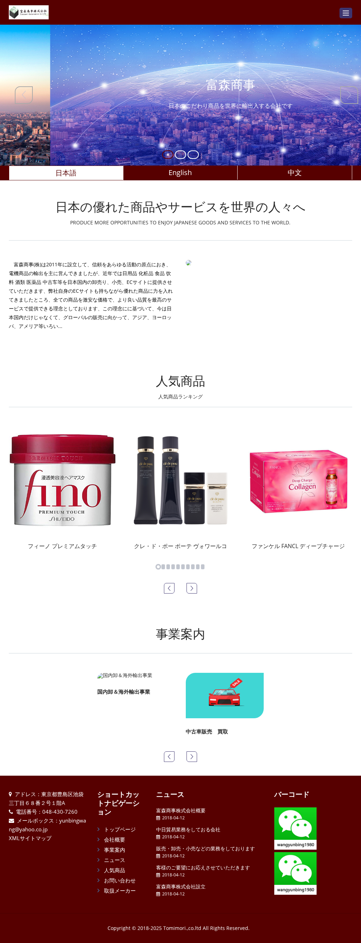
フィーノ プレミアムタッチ (62, 546)
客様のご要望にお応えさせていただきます (203, 867)
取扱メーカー (119, 890)
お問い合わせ (119, 880)
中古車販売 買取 (207, 731)
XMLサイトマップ (30, 838)
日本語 (66, 173)
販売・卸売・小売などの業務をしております (205, 848)
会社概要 (114, 839)
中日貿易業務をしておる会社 (188, 829)
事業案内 (180, 633)
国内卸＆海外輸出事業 (123, 691)
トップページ (119, 829)
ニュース (114, 859)
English (180, 172)
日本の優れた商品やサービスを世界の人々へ (180, 212)
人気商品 (180, 386)
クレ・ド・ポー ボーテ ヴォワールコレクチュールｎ (200, 546)
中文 (295, 172)
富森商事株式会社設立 (181, 886)
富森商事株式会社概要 (181, 810)
